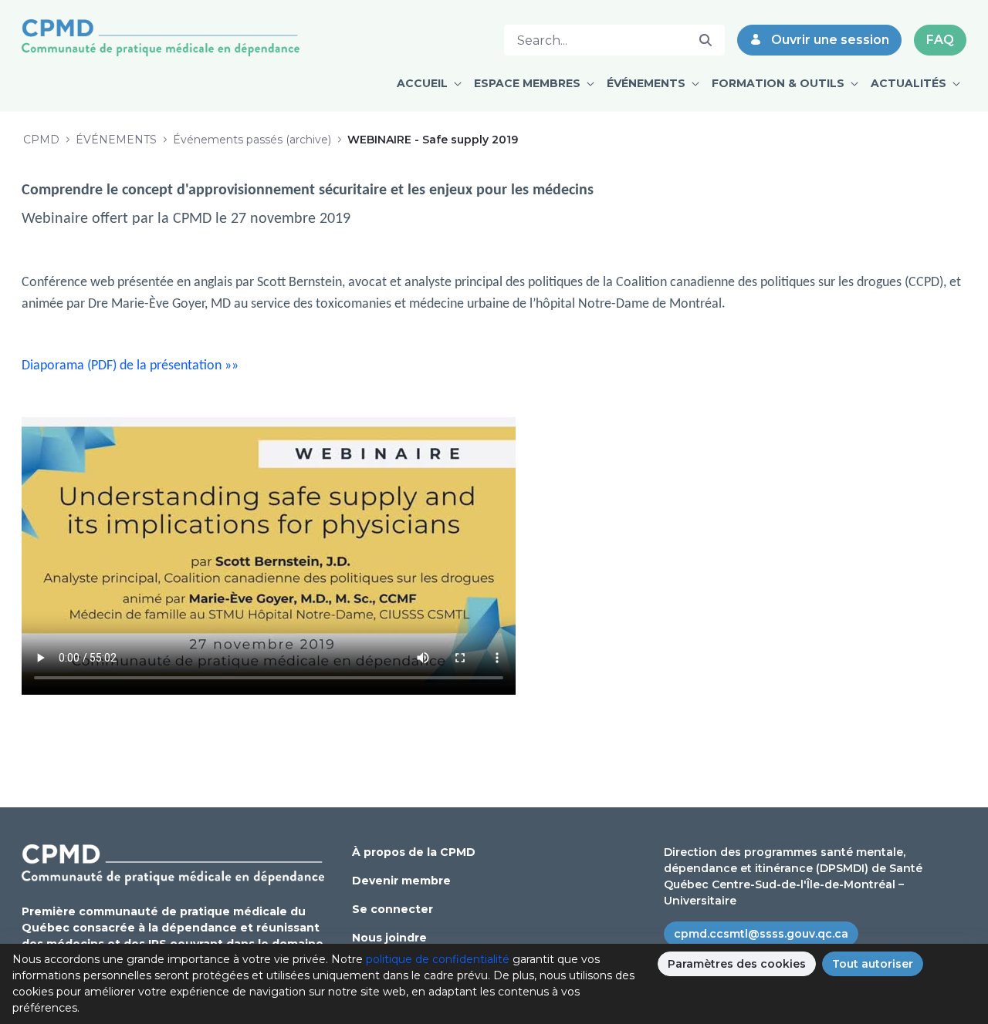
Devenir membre (401, 881)
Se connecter (392, 909)
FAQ (940, 39)
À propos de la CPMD (413, 852)
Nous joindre (389, 938)
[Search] (705, 40)
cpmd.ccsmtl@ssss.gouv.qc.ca (761, 934)
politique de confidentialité (437, 959)
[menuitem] (429, 83)
